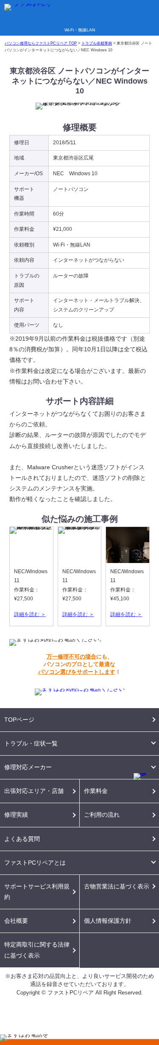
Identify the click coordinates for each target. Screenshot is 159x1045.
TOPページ (19, 719)
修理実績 (16, 814)
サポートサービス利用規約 (37, 891)
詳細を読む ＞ (30, 614)
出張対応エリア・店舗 (34, 790)
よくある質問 (22, 838)
